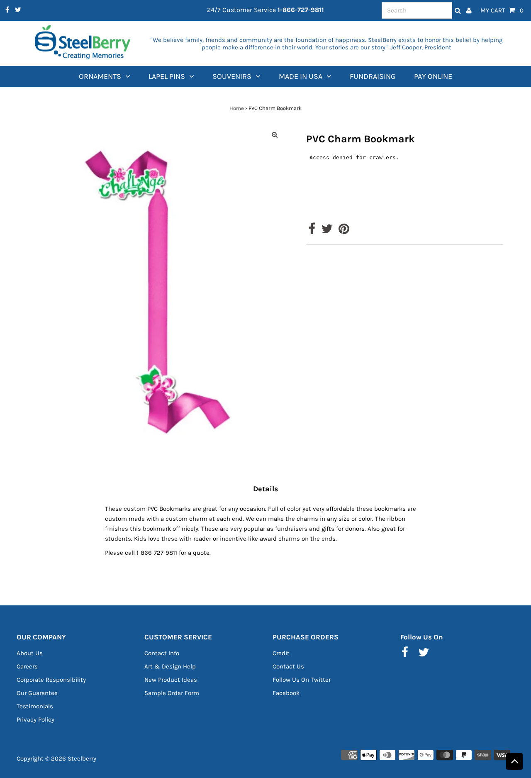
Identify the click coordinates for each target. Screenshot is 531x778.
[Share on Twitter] (327, 231)
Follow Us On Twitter (302, 679)
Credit (281, 653)
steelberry (82, 758)
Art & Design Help (170, 666)
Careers (27, 666)
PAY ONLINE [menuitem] (433, 76)
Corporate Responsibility (51, 679)
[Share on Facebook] (311, 231)
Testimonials (35, 706)
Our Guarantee (37, 693)
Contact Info (161, 653)
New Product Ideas (170, 679)
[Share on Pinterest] (344, 231)
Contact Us (288, 666)
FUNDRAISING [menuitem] (373, 76)
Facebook (286, 693)
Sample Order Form (171, 693)
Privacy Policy (35, 719)
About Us (30, 653)
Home (236, 108)
